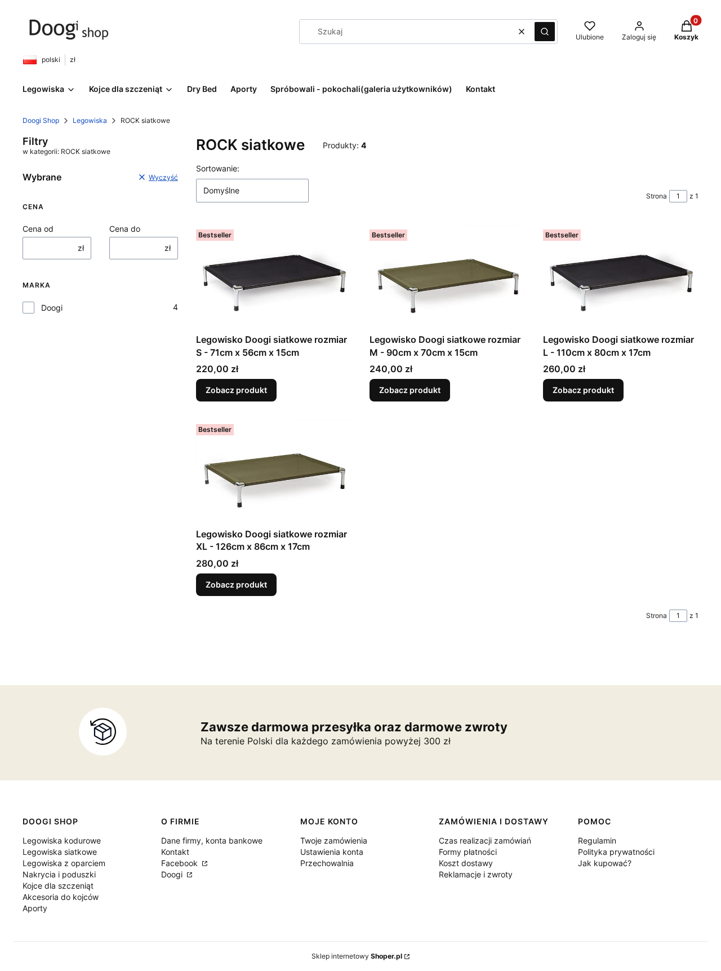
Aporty (35, 908)
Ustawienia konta (331, 852)
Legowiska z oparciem (64, 863)
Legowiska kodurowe (62, 840)
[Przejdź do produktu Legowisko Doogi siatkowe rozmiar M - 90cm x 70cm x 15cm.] (447, 277)
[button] (545, 31)
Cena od (38, 228)
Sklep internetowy (356, 956)
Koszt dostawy (466, 863)
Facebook (180, 863)
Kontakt (175, 852)
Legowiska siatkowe (60, 852)
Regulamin (597, 840)
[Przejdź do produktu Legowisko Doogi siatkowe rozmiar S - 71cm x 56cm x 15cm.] (273, 277)
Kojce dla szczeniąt (58, 885)
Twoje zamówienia (333, 840)
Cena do (124, 228)
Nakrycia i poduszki (59, 874)
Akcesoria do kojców (61, 897)
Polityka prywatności (616, 852)
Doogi (52, 307)
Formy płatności (468, 852)
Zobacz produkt (236, 390)
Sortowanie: (217, 168)
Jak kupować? (604, 863)
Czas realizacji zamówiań (485, 840)
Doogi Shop (41, 120)
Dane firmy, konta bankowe (211, 840)
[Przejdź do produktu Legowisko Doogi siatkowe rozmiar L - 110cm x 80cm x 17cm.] (620, 277)
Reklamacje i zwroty (476, 874)
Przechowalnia (327, 863)
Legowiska (90, 120)
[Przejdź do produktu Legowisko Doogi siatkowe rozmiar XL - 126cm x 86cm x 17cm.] (273, 471)
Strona (656, 196)
